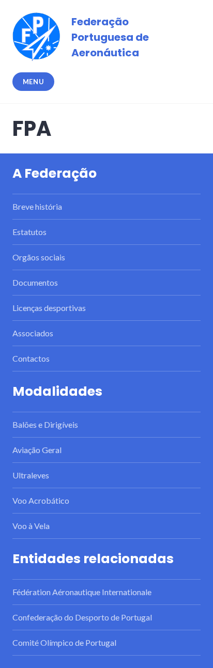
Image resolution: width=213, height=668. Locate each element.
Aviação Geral (37, 450)
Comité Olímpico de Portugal (64, 642)
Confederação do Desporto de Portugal (82, 617)
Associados (32, 333)
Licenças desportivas (49, 308)
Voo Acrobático (40, 500)
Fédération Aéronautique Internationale (81, 592)
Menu (33, 81)
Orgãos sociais (38, 257)
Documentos (35, 282)
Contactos (31, 358)
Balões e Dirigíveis (45, 424)
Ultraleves (30, 475)
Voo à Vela (31, 526)
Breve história (37, 206)
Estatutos (29, 232)
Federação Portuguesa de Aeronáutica (110, 37)
